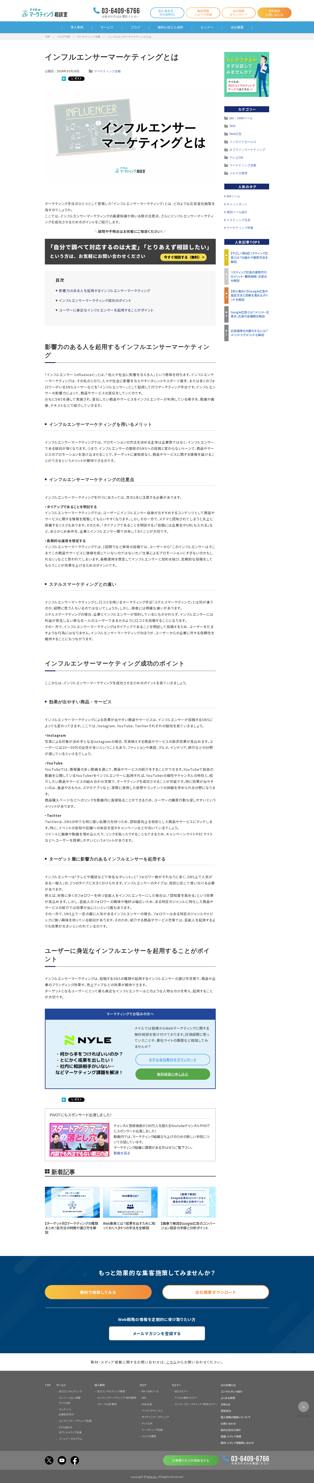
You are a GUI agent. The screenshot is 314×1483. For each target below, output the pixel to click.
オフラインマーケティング (247, 149)
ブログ (135, 27)
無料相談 (274, 13)
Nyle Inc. (152, 1477)
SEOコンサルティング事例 (111, 1391)
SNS (232, 126)
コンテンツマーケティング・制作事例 (116, 1397)
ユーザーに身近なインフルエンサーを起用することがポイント (106, 310)
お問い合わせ (228, 1423)
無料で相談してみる (98, 1292)
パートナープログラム (70, 1438)
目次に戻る (303, 1416)
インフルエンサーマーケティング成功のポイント (95, 300)
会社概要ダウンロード (239, 12)
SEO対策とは (228, 1385)
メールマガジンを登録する (157, 1333)
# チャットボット (236, 204)
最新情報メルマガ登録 (203, 12)
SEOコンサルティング (70, 1391)
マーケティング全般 (88, 36)
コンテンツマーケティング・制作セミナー (196, 1404)
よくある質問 (228, 1398)
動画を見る (122, 1152)
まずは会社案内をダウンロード (173, 1059)
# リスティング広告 (237, 220)
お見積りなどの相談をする (190, 1460)
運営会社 (226, 1410)
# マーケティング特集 (239, 227)
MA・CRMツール (241, 118)
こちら (171, 1362)
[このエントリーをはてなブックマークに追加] (64, 79)
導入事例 (76, 27)
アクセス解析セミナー (186, 1397)
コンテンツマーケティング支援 (75, 1420)
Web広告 (235, 134)
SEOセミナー (181, 1391)
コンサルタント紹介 (231, 1391)
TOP (47, 36)
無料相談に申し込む (172, 1074)
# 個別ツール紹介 (236, 212)
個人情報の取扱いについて (236, 1417)
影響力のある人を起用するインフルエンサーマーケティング (104, 290)
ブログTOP (63, 36)
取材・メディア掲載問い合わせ (237, 1443)
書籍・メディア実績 (231, 1436)
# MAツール (232, 196)
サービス (107, 27)
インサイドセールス (242, 141)
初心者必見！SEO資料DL (167, 12)
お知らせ (225, 1404)
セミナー (207, 27)
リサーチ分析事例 (107, 1404)
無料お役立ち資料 (170, 27)
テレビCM (236, 157)
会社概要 (237, 27)
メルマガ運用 (238, 173)
